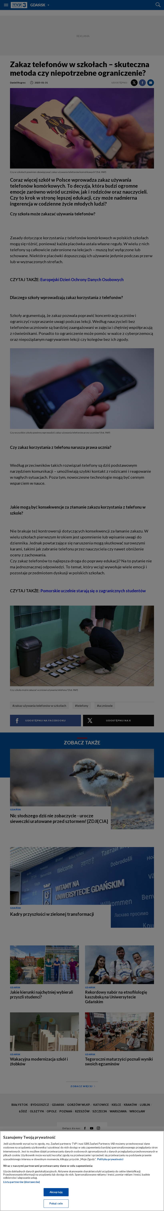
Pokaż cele (56, 1203)
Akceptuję (56, 1192)
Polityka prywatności (110, 1159)
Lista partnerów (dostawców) (21, 1182)
